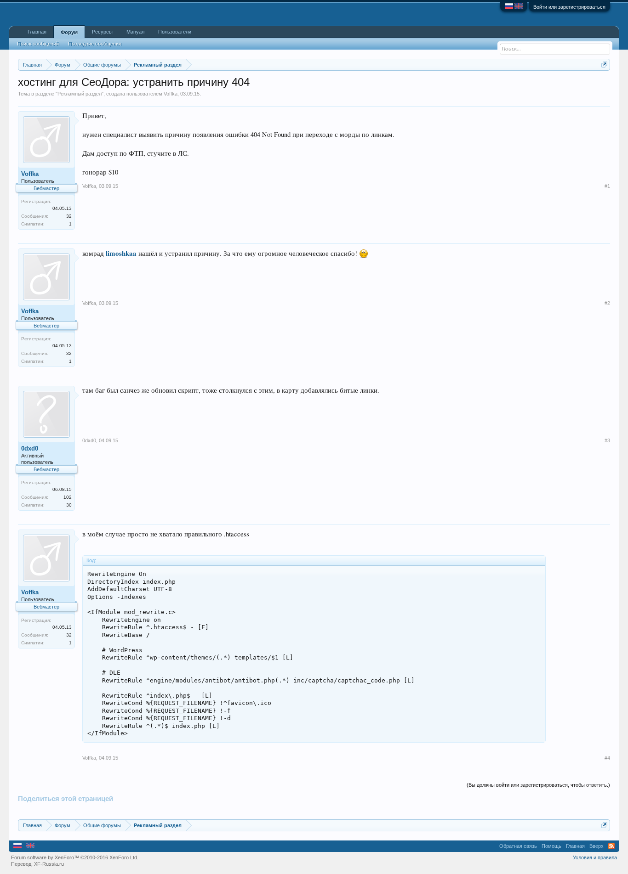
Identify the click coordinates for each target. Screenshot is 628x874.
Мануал (135, 31)
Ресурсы (102, 31)
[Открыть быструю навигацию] (604, 65)
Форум (69, 32)
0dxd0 (29, 448)
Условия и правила (595, 857)
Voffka (170, 93)
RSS (611, 846)
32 (69, 216)
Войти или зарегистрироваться (569, 7)
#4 (607, 758)
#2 (607, 303)
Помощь (551, 846)
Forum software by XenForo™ (74, 857)
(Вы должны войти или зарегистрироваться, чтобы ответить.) (538, 785)
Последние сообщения (94, 43)
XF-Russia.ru (49, 864)
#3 (607, 440)
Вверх (596, 846)
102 (67, 497)
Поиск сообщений (38, 43)
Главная (37, 31)
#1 (607, 186)
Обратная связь (518, 846)
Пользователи (174, 31)
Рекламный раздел (79, 93)
